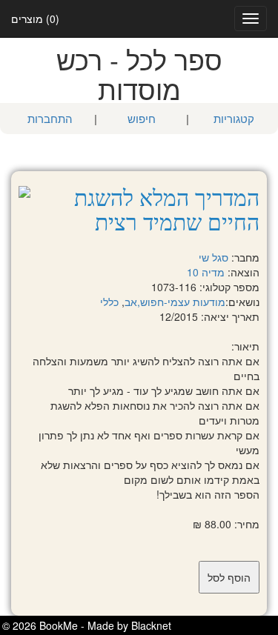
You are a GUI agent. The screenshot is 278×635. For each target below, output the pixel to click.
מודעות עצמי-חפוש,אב (175, 301)
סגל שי (213, 257)
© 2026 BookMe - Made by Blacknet (86, 625)
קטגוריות (234, 118)
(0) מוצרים (35, 18)
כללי (109, 301)
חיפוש (142, 118)
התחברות (50, 118)
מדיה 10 (206, 272)
